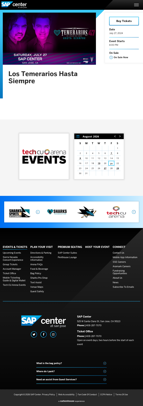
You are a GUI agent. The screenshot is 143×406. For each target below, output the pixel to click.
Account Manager (12, 269)
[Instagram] (53, 334)
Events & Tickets (15, 247)
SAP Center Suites (67, 253)
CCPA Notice (106, 394)
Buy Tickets (124, 21)
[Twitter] (34, 334)
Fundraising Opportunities (120, 272)
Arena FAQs (36, 264)
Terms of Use (121, 394)
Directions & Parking (40, 253)
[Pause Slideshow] (135, 205)
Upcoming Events (12, 253)
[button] (115, 136)
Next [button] (134, 211)
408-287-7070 (94, 325)
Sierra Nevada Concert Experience (13, 258)
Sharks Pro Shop (39, 278)
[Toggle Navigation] (136, 5)
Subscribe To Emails (123, 287)
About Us (117, 278)
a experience (71, 401)
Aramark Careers (121, 266)
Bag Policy (35, 273)
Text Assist (36, 282)
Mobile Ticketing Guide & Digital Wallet (14, 279)
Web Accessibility (66, 394)
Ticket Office (9, 273)
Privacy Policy (48, 394)
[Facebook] (43, 334)
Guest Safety (37, 291)
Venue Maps (36, 287)
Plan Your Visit (41, 247)
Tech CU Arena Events (14, 285)
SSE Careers (119, 262)
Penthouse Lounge (67, 257)
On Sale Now (121, 57)
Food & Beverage (39, 269)
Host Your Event (97, 247)
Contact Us (118, 253)
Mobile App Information (125, 257)
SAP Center (16, 4)
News (115, 282)
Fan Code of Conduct (87, 394)
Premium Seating (70, 247)
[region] (99, 156)
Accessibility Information (37, 258)
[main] (71, 103)
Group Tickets (10, 264)
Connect (119, 247)
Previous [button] (37, 211)
